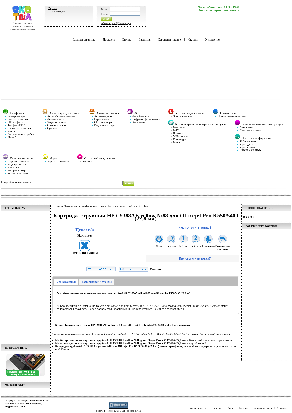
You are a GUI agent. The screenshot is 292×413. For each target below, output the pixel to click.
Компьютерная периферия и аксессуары (85, 206)
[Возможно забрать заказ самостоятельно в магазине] (208, 242)
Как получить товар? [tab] (194, 227)
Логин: (104, 9)
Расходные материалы (119, 206)
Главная (59, 206)
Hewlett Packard (141, 206)
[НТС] (25, 375)
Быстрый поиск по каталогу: (16, 182)
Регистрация (124, 23)
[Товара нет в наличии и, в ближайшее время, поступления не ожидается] (84, 249)
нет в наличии (84, 253)
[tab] (66, 282)
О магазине (212, 39)
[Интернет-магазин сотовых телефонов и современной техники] (22, 20)
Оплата (126, 39)
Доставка (109, 39)
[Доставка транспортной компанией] (222, 242)
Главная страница (84, 39)
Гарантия (144, 39)
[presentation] (66, 282)
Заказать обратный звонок (218, 10)
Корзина (52, 8)
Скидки (193, 39)
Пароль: (105, 14)
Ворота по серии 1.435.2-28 (110, 410)
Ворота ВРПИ (134, 410)
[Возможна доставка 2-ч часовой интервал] (196, 242)
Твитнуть (156, 269)
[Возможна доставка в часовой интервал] (183, 242)
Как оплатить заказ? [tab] (195, 258)
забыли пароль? (109, 23)
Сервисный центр (169, 39)
